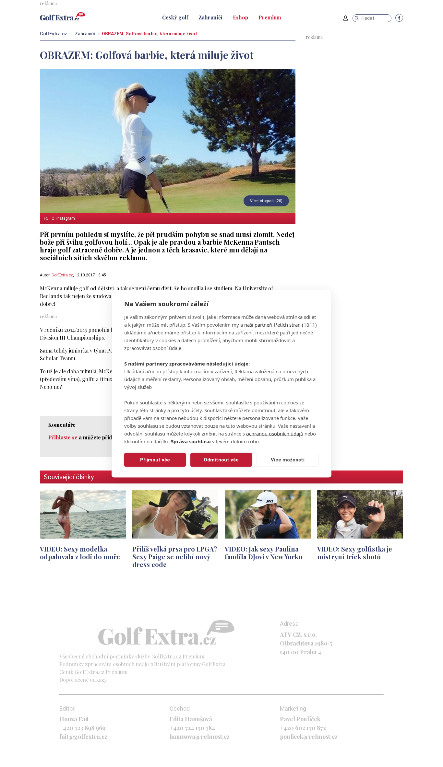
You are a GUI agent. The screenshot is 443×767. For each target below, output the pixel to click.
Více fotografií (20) (266, 201)
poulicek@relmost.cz (309, 736)
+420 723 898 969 (82, 728)
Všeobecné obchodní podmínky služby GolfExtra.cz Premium (131, 656)
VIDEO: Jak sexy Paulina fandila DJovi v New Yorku (264, 552)
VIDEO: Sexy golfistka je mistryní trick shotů (354, 552)
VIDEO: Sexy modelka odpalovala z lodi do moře (80, 552)
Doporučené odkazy (83, 679)
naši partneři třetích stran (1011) (280, 324)
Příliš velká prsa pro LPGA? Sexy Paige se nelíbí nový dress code (174, 556)
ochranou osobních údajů (274, 433)
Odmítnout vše (221, 460)
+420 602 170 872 (303, 728)
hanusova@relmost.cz (200, 736)
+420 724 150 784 (192, 728)
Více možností (288, 460)
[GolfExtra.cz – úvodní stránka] (62, 16)
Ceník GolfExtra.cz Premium (93, 671)
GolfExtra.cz (62, 275)
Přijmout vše (155, 460)
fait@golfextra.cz (83, 736)
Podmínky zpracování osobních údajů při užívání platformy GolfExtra (142, 664)
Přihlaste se (63, 437)
